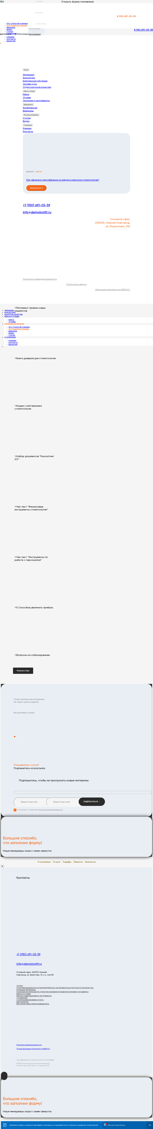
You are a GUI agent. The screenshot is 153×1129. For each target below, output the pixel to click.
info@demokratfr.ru (37, 212)
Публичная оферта (76, 284)
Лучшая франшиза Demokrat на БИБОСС (33, 1049)
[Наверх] (4, 1076)
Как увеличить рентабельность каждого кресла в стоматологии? (62, 179)
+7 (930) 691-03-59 (36, 205)
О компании (44, 862)
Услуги (56, 862)
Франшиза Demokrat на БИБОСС (112, 289)
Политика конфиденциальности (40, 279)
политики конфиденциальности (50, 810)
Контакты (90, 862)
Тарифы (67, 862)
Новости (78, 862)
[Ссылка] (91, 99)
